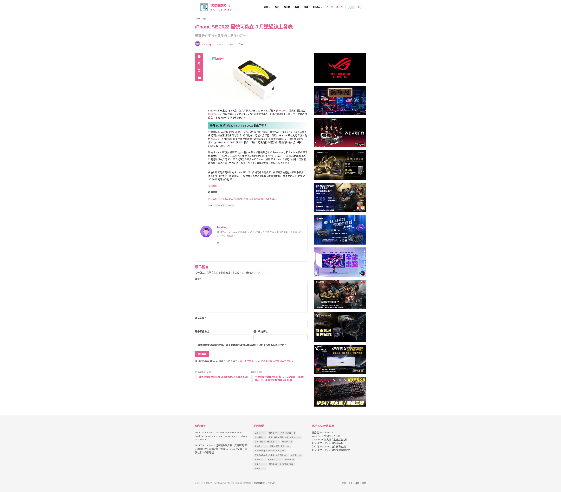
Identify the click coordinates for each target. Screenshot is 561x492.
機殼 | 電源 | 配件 (279, 446)
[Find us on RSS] (342, 7)
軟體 (297, 7)
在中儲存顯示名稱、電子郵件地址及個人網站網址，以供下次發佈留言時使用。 (242, 345)
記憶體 (259, 459)
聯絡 (306, 7)
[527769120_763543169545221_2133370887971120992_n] (340, 328)
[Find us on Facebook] (327, 7)
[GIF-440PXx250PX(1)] (340, 393)
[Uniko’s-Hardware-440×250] (340, 360)
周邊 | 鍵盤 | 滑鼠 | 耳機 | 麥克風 (284, 437)
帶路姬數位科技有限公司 (264, 483)
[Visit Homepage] (218, 7)
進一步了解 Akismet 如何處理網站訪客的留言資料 (265, 361)
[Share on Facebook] (199, 56)
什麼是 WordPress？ (322, 432)
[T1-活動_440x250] (340, 134)
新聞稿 (287, 7)
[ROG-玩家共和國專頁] (340, 69)
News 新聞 (220, 206)
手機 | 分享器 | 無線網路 (266, 442)
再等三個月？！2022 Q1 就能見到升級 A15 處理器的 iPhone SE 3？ (243, 199)
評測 (266, 7)
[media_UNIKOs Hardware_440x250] (340, 296)
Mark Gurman (215, 114)
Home (197, 19)
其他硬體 (260, 437)
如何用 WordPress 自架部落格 (327, 443)
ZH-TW (316, 7)
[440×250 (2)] (340, 231)
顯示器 (259, 468)
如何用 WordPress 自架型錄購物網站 (331, 450)
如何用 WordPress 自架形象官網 (329, 446)
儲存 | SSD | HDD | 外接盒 (282, 433)
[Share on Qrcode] (199, 70)
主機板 (260, 433)
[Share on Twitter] (199, 63)
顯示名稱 (200, 318)
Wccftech (283, 110)
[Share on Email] (199, 77)
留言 (198, 279)
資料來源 (213, 186)
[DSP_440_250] (340, 263)
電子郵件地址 (203, 331)
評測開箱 (274, 459)
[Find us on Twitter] (337, 7)
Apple (230, 206)
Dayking (207, 45)
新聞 (277, 7)
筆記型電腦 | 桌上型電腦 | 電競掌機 (271, 455)
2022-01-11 (221, 45)
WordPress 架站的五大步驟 (326, 436)
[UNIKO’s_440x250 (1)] (340, 166)
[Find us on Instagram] (332, 7)
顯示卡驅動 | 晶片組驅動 (281, 464)
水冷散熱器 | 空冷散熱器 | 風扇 (270, 451)
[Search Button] (359, 7)
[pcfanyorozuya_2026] (340, 101)
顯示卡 (260, 464)
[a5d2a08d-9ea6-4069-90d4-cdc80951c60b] (340, 199)
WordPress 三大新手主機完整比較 (329, 439)
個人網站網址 (260, 331)
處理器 (296, 455)
